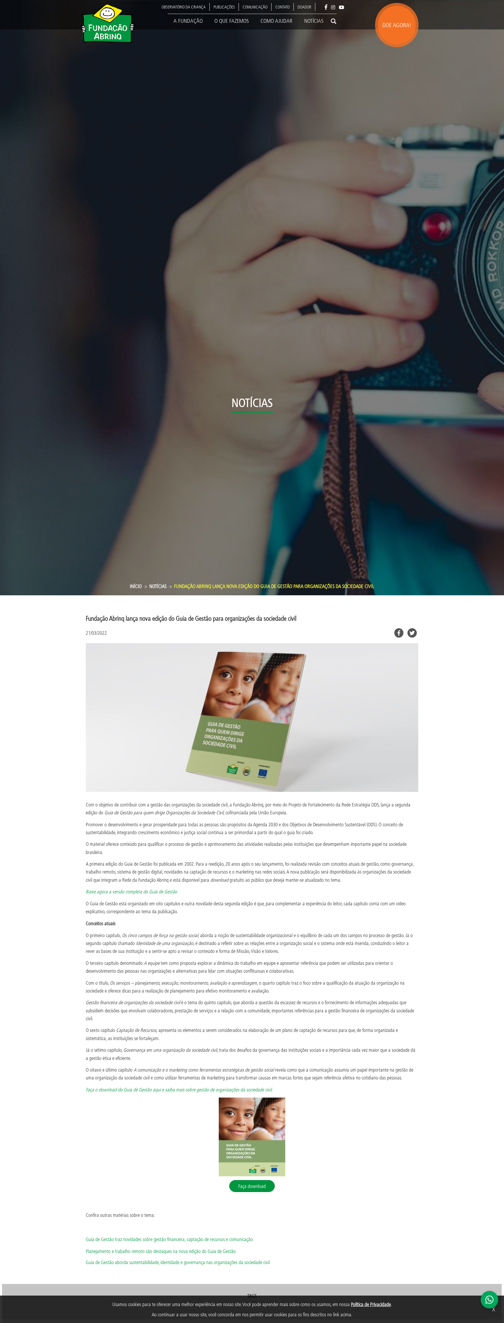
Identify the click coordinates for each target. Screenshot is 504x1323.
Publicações (224, 6)
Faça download (252, 1186)
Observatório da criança (184, 6)
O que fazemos (231, 20)
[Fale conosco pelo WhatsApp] (489, 1299)
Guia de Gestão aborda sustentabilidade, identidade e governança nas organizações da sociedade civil (178, 1262)
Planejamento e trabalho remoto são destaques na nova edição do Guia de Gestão (161, 1251)
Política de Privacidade (371, 1304)
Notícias (313, 20)
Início (136, 586)
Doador (304, 6)
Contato (282, 6)
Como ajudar (276, 20)
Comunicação (255, 6)
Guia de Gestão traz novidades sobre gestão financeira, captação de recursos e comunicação (169, 1239)
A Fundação (188, 20)
